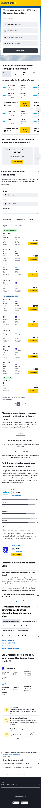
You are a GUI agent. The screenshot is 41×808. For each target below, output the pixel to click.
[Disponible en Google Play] (16, 803)
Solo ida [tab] (34, 74)
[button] (26, 13)
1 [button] (18, 404)
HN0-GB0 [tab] (16, 451)
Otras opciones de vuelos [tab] (11, 621)
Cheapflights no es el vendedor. (13, 760)
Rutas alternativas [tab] (27, 626)
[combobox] (8, 19)
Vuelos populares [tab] (8, 630)
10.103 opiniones (16, 551)
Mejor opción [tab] (15, 74)
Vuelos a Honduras (8, 640)
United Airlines (15, 545)
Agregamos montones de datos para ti (16, 764)
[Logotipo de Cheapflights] (7, 3)
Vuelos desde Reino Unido (10, 648)
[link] (17, 162)
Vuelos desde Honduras (9, 646)
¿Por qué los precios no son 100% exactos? (17, 767)
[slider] (38, 213)
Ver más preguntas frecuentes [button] (20, 601)
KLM (12, 489)
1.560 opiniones (16, 495)
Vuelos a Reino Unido (9, 643)
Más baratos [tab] (5, 74)
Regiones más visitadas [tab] (10, 626)
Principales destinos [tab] (28, 621)
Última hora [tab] (25, 74)
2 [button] (22, 404)
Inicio (8, 775)
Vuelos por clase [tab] (22, 630)
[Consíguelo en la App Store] (24, 803)
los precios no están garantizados (11, 754)
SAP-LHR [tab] (20, 433)
